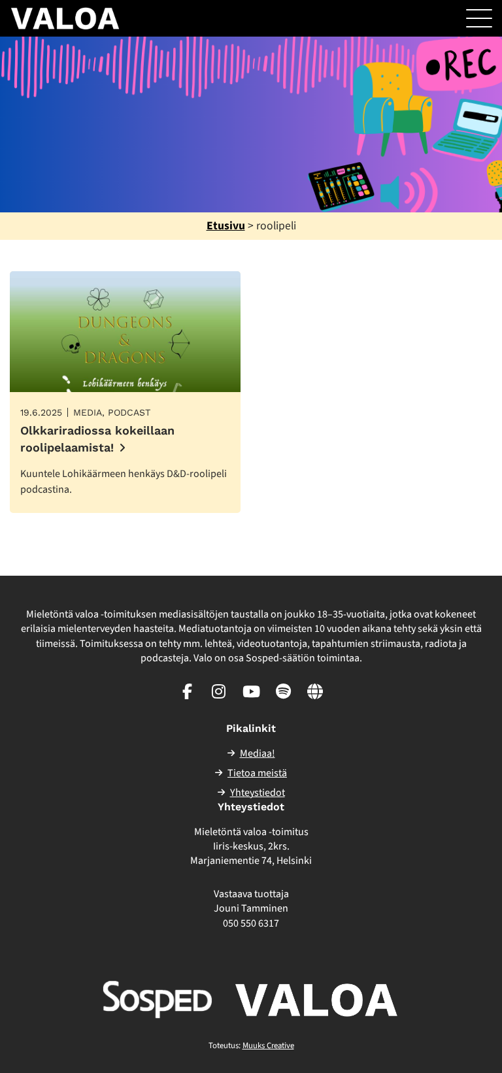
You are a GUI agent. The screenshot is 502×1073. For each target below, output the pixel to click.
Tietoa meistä (257, 773)
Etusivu (226, 226)
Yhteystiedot (257, 792)
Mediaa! (257, 753)
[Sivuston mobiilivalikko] (479, 18)
